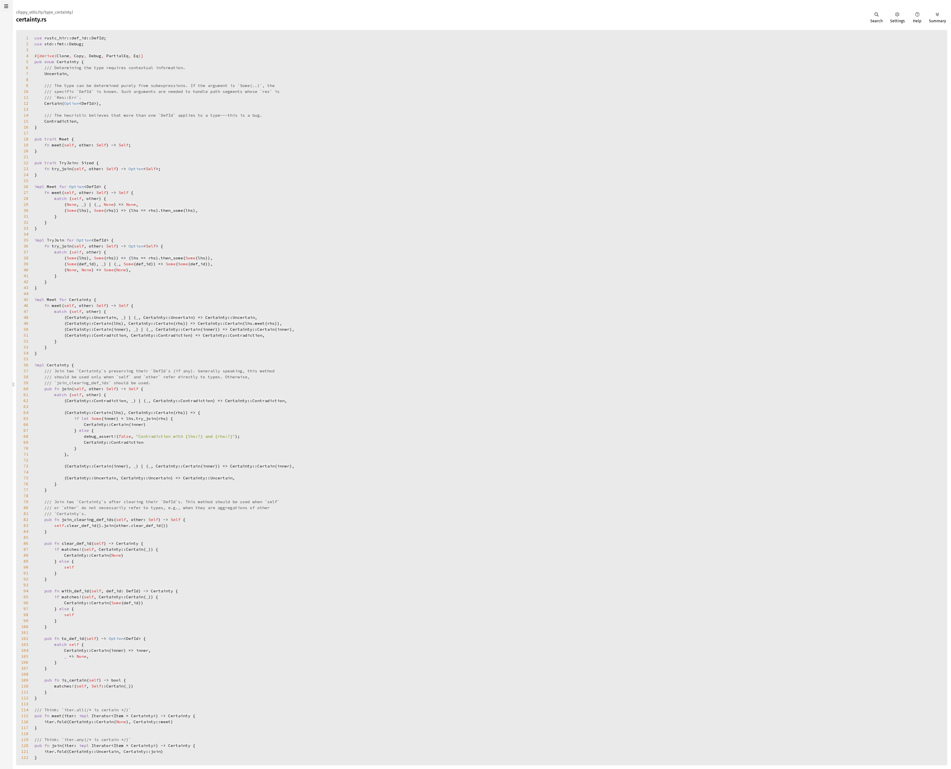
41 (26, 275)
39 (26, 263)
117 (24, 727)
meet (260, 323)
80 (26, 507)
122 (24, 757)
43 (26, 287)
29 (26, 204)
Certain (102, 323)
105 (24, 656)
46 (26, 305)
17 (26, 133)
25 (26, 180)
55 (26, 359)
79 (26, 501)
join (109, 525)
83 (26, 525)
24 (26, 174)
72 (26, 460)
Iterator (101, 715)
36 (26, 246)
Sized (87, 162)
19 (26, 144)
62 (26, 400)
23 (26, 168)
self (76, 198)
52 (26, 341)
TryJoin (68, 162)
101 (24, 632)
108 (24, 674)
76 (26, 483)
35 (26, 240)
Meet (64, 139)
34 (26, 234)
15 (26, 121)
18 (26, 139)
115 (24, 715)
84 (26, 531)
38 (26, 257)
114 (24, 709)
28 (26, 198)
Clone (63, 55)
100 (24, 626)
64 (26, 412)
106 (24, 662)
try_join (146, 418)
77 (26, 489)
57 (26, 370)
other (92, 198)
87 (26, 549)
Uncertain (105, 317)
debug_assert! (100, 436)
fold (62, 721)
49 (26, 323)
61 (26, 394)
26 (26, 186)
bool (116, 680)
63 (26, 406)
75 (26, 477)
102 (24, 638)
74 (26, 471)
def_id (197, 263)
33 (26, 228)
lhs (134, 210)
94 (26, 590)
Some (72, 210)
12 (26, 103)
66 (26, 424)
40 (26, 269)
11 (26, 97)
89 (26, 561)
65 (26, 418)
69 (26, 442)
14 (26, 115)
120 (24, 745)
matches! (71, 549)
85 (26, 537)
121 (24, 751)
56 (26, 364)
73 (26, 466)
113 (24, 703)
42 (26, 281)
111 (24, 691)
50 (26, 329)
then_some (172, 210)
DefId (87, 103)
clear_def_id (81, 525)
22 (26, 162)
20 (26, 150)
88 (26, 555)
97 (26, 608)
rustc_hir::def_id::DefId (74, 37)
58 (26, 376)
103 (24, 644)
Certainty (68, 61)
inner (283, 329)
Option (71, 103)
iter (49, 721)
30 (26, 210)
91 (26, 573)
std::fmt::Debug (62, 43)
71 (26, 454)
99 (26, 620)
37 (26, 251)
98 (26, 614)
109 (24, 680)
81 (26, 513)
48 (26, 317)
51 (26, 335)
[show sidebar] (6, 6)
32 (26, 222)
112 (24, 697)
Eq (135, 55)
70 (26, 448)
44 (26, 293)
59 (26, 382)
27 (26, 192)
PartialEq (117, 55)
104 (24, 650)
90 (26, 567)
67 (26, 430)
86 (26, 543)
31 (26, 216)
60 (26, 388)
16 (26, 127)
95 (26, 596)
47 (26, 311)
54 (26, 353)
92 (26, 579)
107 (24, 668)
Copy (79, 55)
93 (26, 584)
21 (26, 156)
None (72, 204)
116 (24, 721)
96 (26, 602)
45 (26, 299)
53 (26, 347)
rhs (152, 210)
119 (24, 739)
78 (26, 495)
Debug (95, 55)
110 (24, 686)
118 (24, 733)
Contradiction (110, 335)
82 (26, 519)
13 (26, 109)
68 (26, 436)
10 (26, 91)
